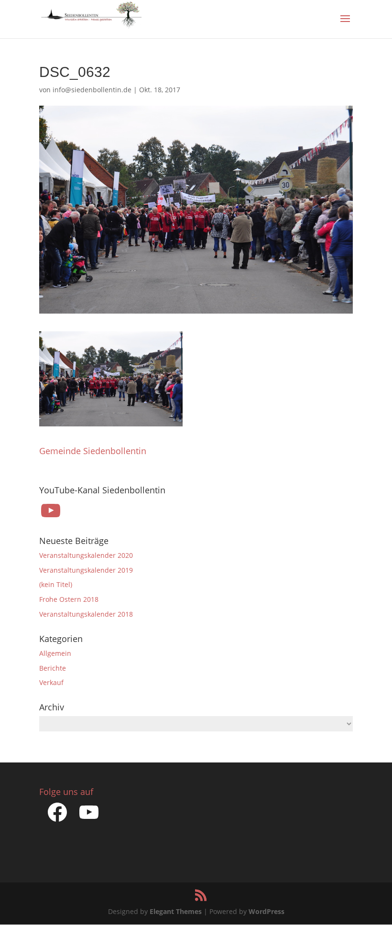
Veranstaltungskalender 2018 (86, 614)
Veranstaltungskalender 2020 (86, 555)
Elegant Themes (176, 911)
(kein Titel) (55, 584)
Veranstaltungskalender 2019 (86, 570)
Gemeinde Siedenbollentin (92, 451)
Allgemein (55, 653)
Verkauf (51, 682)
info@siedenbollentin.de (92, 89)
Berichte (52, 668)
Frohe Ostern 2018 (68, 599)
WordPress (266, 911)
